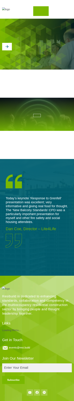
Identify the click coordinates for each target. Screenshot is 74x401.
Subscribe (13, 379)
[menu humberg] (41, 11)
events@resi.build (19, 347)
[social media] (30, 392)
